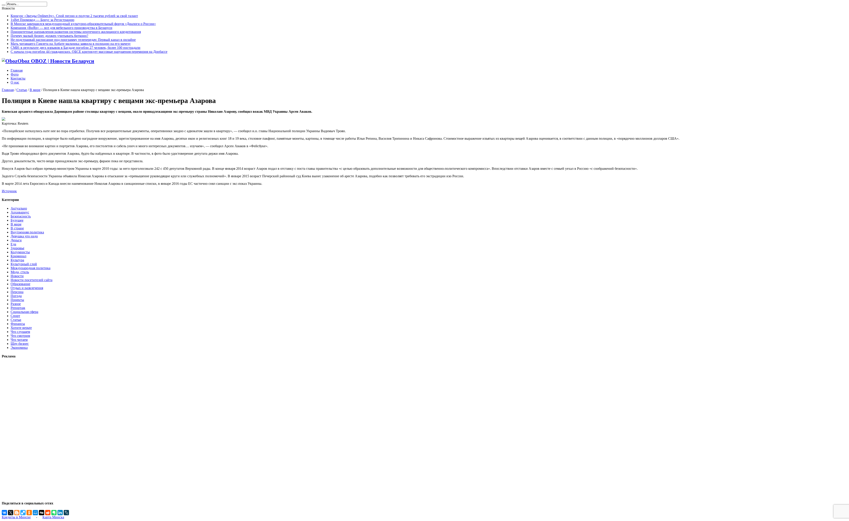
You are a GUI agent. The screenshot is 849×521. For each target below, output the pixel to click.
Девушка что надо (24, 236)
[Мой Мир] (35, 512)
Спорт (15, 316)
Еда (13, 244)
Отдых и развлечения (27, 288)
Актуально (19, 208)
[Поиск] (3, 5)
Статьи (21, 90)
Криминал (18, 256)
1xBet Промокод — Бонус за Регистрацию (42, 20)
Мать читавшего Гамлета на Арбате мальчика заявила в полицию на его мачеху (71, 44)
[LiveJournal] (66, 512)
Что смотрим (20, 336)
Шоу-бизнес (20, 343)
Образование (20, 284)
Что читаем (19, 340)
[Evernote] (54, 512)
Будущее (17, 220)
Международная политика (30, 268)
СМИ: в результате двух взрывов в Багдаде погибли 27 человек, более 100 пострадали (75, 48)
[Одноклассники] (29, 512)
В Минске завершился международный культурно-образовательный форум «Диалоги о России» (83, 24)
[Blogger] (16, 512)
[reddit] (47, 512)
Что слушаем (20, 332)
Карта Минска (53, 517)
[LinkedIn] (60, 512)
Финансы (18, 324)
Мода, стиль (20, 272)
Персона (17, 292)
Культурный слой (24, 264)
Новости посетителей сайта (31, 280)
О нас (15, 82)
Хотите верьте (21, 328)
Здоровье (17, 248)
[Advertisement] (15, 429)
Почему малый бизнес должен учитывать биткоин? (49, 36)
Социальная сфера (24, 312)
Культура (17, 260)
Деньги (16, 240)
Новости (17, 276)
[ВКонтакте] (4, 512)
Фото (15, 74)
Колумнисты (20, 252)
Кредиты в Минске (16, 517)
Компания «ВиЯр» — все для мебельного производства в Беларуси (61, 28)
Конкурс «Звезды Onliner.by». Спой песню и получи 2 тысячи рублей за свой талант (74, 16)
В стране (17, 228)
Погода (16, 296)
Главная (17, 70)
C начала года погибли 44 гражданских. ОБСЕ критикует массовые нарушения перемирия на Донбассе (89, 51)
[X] (10, 512)
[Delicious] (23, 512)
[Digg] (41, 512)
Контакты (18, 78)
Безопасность (21, 216)
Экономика (19, 347)
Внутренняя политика (27, 232)
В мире (35, 90)
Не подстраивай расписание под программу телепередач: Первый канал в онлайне (73, 40)
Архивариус (20, 212)
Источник (9, 191)
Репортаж (18, 308)
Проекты (17, 300)
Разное (16, 304)
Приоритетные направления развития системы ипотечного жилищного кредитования (76, 32)
